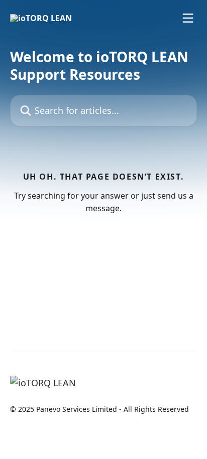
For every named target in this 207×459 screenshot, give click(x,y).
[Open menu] (188, 18)
